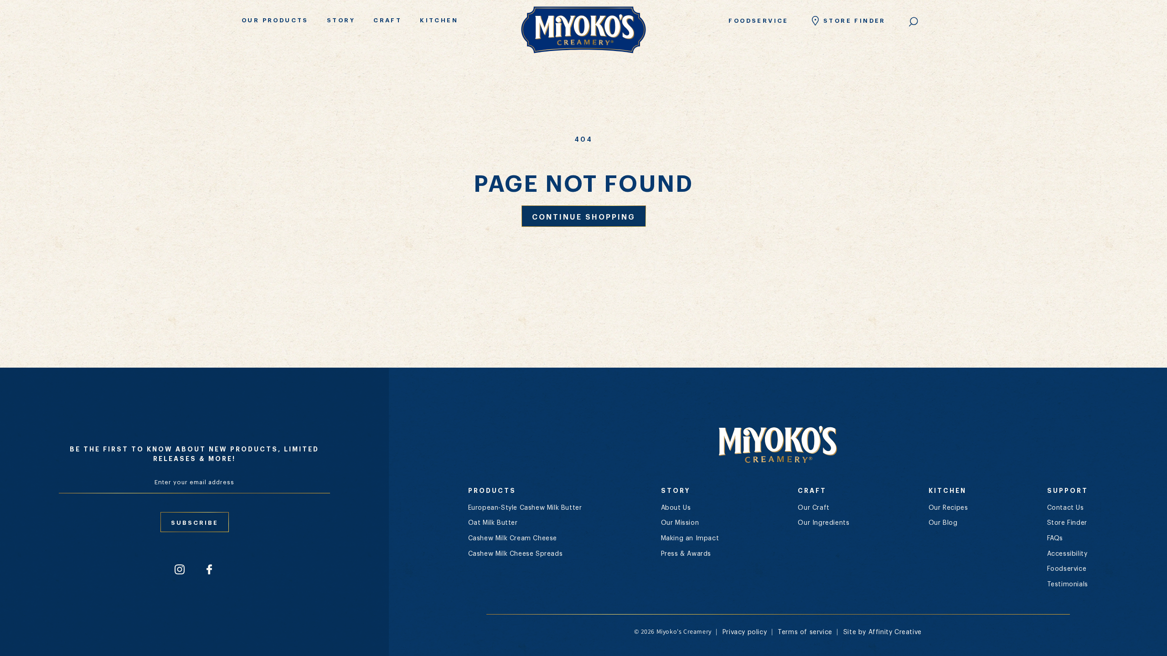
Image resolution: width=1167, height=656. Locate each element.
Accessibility (1067, 553)
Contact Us (1065, 507)
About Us (676, 507)
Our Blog (943, 522)
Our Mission (680, 522)
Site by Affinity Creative (882, 631)
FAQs (1055, 537)
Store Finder (1067, 522)
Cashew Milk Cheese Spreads (515, 553)
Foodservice (758, 20)
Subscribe (194, 522)
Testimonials (1067, 583)
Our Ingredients (823, 522)
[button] (278, 20)
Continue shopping (583, 216)
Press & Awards (686, 553)
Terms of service (805, 631)
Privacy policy (745, 631)
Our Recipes (948, 507)
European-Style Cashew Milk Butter (525, 507)
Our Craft (813, 507)
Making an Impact (690, 537)
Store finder (854, 20)
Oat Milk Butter (493, 522)
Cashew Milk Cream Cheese (512, 537)
